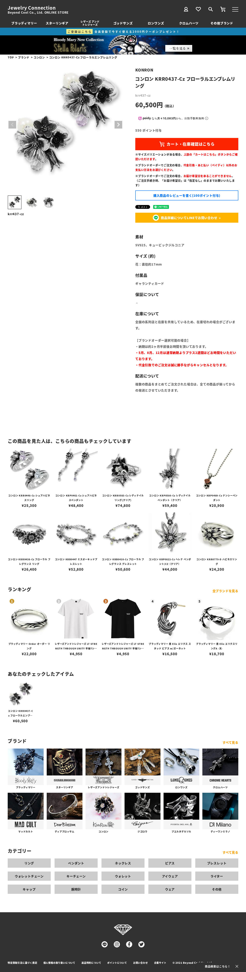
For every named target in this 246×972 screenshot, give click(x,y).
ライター (216, 876)
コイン (123, 889)
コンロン (39, 57)
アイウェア (170, 876)
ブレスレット (217, 863)
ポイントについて (117, 962)
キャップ (29, 889)
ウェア (170, 889)
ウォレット (123, 876)
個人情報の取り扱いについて (59, 962)
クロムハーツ (189, 23)
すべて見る (230, 742)
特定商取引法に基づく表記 (22, 962)
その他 (217, 889)
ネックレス (123, 863)
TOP (11, 57)
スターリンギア (57, 23)
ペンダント (76, 863)
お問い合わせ (140, 962)
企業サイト (160, 962)
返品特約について (91, 962)
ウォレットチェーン (29, 876)
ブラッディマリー (24, 23)
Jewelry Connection (32, 7)
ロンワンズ (156, 23)
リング (29, 863)
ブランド (23, 57)
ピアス (170, 863)
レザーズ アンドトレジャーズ (90, 23)
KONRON (144, 70)
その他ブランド (221, 23)
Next (118, 125)
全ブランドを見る (225, 591)
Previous (12, 125)
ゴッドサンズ (123, 23)
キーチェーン (76, 876)
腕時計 (76, 889)
